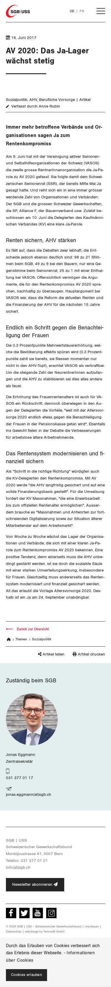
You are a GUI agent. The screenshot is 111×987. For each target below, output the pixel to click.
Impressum (92, 926)
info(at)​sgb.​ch (18, 867)
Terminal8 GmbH (54, 931)
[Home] (8, 639)
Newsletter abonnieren (33, 884)
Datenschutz (14, 931)
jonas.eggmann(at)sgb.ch (28, 795)
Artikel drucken (91, 654)
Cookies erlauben (26, 975)
